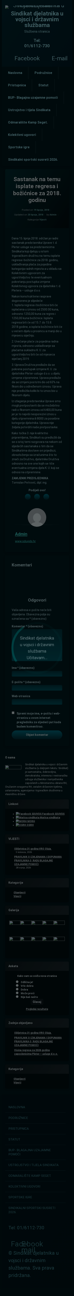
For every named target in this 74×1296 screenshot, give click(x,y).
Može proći (27, 993)
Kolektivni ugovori (22, 135)
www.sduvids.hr (25, 541)
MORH (31, 821)
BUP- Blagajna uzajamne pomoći (33, 98)
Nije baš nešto (29, 997)
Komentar (27, 626)
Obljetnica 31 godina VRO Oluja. (33, 848)
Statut (43, 85)
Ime (23, 667)
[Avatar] (37, 517)
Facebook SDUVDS (53, 813)
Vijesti (42, 219)
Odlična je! (27, 982)
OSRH (30, 825)
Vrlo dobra (27, 985)
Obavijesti (19, 892)
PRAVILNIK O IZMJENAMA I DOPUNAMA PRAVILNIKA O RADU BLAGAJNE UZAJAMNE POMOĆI (38, 860)
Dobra (24, 989)
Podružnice (43, 73)
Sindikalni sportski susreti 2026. (33, 160)
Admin (53, 214)
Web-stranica (21, 696)
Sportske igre (19, 147)
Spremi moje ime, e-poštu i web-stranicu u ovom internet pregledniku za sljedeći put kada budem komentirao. (39, 720)
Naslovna (15, 73)
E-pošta (26, 682)
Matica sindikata (49, 817)
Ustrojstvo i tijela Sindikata (29, 110)
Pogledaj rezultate (37, 1009)
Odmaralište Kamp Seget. (28, 122)
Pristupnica (17, 85)
